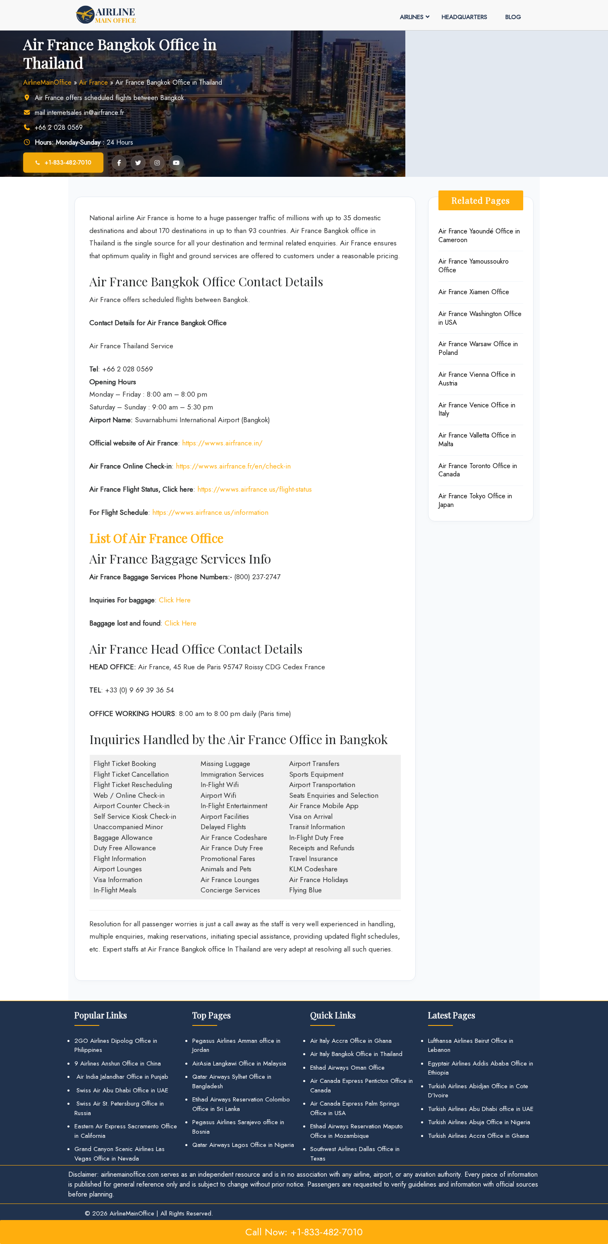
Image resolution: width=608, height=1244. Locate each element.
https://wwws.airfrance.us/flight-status (254, 489)
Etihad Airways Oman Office (347, 1067)
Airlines (412, 16)
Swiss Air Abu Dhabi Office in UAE (121, 1090)
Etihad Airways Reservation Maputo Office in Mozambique (356, 1131)
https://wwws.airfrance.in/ (222, 443)
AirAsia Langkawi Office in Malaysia (239, 1063)
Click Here (175, 600)
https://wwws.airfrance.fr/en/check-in (233, 466)
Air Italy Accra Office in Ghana (351, 1040)
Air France (93, 82)
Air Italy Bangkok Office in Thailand (356, 1053)
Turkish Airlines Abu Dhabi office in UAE (481, 1108)
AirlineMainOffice (47, 82)
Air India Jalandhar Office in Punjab (121, 1076)
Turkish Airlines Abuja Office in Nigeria (479, 1122)
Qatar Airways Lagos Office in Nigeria (243, 1144)
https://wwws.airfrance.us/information (210, 512)
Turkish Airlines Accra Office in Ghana (478, 1135)
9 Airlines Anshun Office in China (117, 1063)
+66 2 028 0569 (59, 127)
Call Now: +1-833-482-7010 (304, 1232)
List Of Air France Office (156, 538)
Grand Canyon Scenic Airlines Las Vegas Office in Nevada (119, 1153)
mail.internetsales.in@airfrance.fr (79, 112)
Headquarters (464, 16)
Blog (513, 16)
